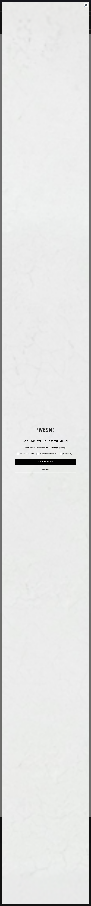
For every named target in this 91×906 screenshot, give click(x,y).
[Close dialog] (86, 5)
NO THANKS (45, 470)
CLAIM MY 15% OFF (45, 462)
